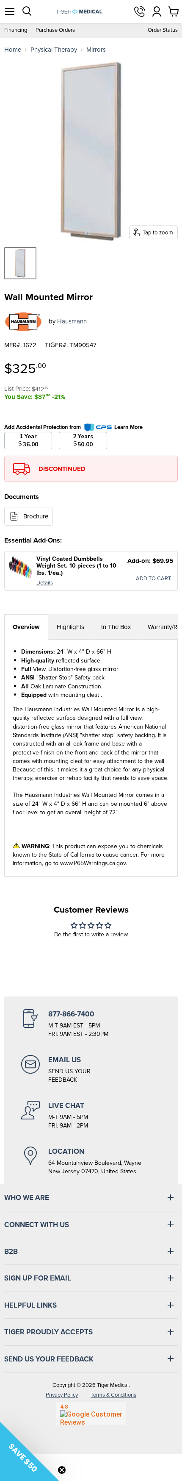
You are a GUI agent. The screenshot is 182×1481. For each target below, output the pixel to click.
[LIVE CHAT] (91, 1115)
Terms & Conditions (113, 1394)
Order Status (163, 30)
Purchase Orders (55, 30)
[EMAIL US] (91, 1069)
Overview (26, 627)
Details (44, 583)
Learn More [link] (128, 427)
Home (12, 49)
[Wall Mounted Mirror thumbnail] (20, 263)
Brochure (35, 516)
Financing (15, 30)
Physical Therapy (53, 49)
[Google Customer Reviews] (91, 1413)
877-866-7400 (139, 11)
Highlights (70, 627)
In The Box (116, 627)
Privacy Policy (62, 1394)
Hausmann (72, 321)
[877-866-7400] (91, 1023)
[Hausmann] (23, 321)
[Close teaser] (62, 1470)
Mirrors (96, 49)
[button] (29, 1451)
